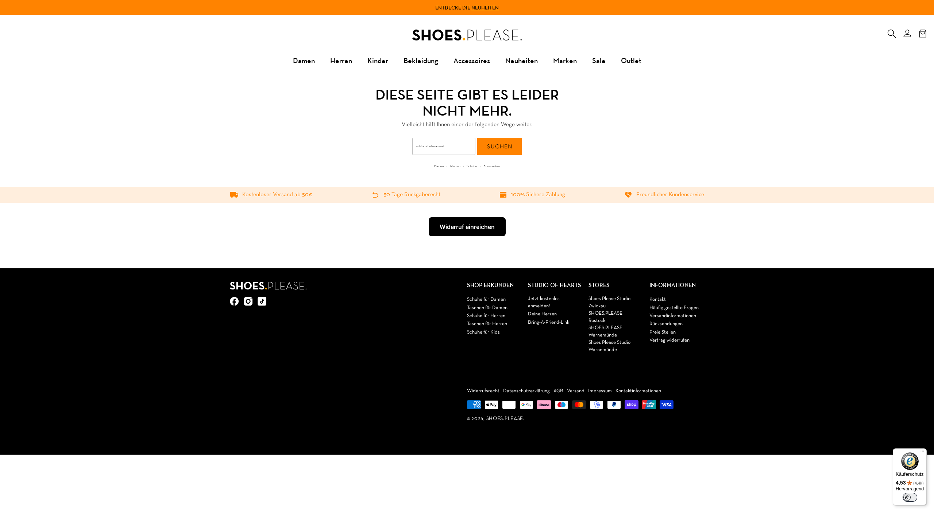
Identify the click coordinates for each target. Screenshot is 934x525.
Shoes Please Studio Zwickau (609, 302)
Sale (599, 60)
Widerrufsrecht (483, 391)
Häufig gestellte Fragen (674, 308)
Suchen (499, 146)
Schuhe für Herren (486, 316)
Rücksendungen (666, 324)
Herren (341, 60)
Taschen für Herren (487, 324)
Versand (575, 391)
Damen (304, 60)
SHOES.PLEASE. (505, 418)
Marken (565, 60)
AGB (558, 391)
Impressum (600, 391)
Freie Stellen (662, 332)
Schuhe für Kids (483, 332)
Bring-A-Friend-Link (548, 322)
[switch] (910, 497)
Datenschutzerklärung (526, 391)
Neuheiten (485, 7)
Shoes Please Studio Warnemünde (609, 346)
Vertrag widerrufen (669, 340)
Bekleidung (421, 60)
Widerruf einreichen (467, 226)
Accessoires (472, 60)
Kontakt (657, 299)
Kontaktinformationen (638, 391)
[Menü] (922, 452)
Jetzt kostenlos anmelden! (544, 302)
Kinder (377, 60)
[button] (891, 32)
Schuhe (472, 166)
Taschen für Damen (487, 308)
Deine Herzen (542, 314)
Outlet (631, 60)
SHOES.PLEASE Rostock (605, 317)
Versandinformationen (672, 316)
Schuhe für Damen (486, 299)
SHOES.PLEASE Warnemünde (605, 332)
